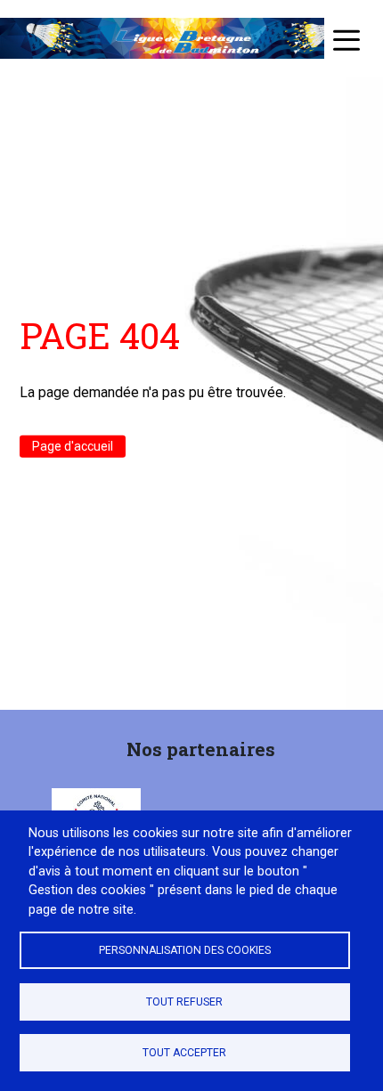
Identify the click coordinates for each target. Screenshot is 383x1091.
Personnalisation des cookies (185, 950)
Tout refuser (184, 1002)
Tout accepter (184, 1052)
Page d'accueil (72, 446)
